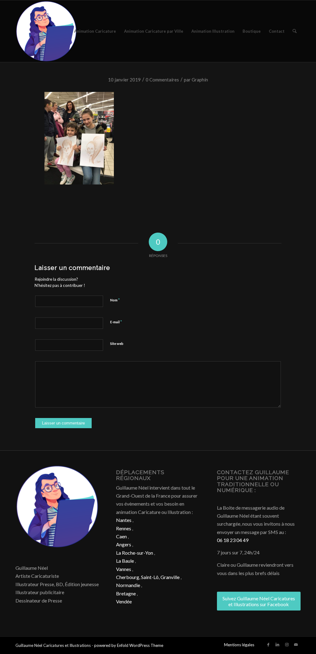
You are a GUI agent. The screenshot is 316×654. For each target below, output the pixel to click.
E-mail (116, 321)
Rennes (123, 528)
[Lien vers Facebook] (268, 644)
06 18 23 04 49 (232, 540)
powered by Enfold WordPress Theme (128, 645)
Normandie (128, 585)
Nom (115, 299)
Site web (116, 343)
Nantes (123, 520)
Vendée (124, 601)
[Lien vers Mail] (296, 644)
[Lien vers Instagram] (286, 644)
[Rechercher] (295, 31)
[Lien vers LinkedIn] (277, 644)
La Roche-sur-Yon (134, 553)
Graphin (200, 79)
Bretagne (126, 593)
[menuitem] (95, 31)
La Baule (125, 561)
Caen (121, 536)
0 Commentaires (162, 79)
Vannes (123, 569)
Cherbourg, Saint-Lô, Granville (148, 577)
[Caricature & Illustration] (46, 31)
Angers (123, 544)
